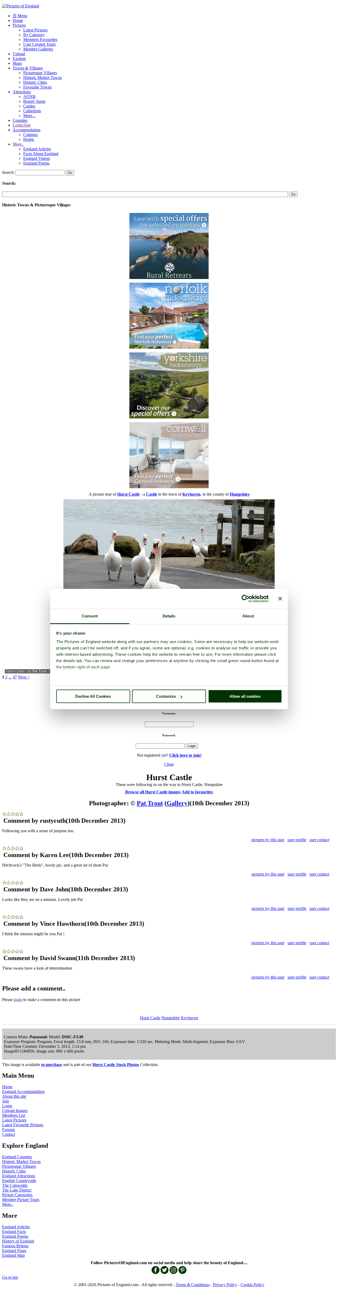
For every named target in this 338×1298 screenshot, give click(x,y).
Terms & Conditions (192, 1284)
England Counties (17, 1157)
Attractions (22, 92)
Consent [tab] (90, 616)
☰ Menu (20, 15)
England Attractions (18, 1176)
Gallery (177, 803)
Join (5, 1101)
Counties (20, 120)
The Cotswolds (14, 1185)
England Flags (14, 1250)
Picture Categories (17, 1195)
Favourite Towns (37, 87)
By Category (34, 34)
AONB (29, 96)
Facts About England (40, 153)
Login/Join (22, 125)
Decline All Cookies (93, 696)
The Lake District (16, 1190)
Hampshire (171, 1018)
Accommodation (26, 130)
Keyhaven (189, 1018)
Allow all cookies (245, 696)
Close (169, 764)
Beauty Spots (34, 101)
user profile (297, 840)
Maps (17, 63)
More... (29, 115)
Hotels (28, 139)
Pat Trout (39, 671)
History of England (18, 1241)
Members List (13, 1115)
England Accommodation (23, 1091)
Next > (24, 677)
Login (7, 1106)
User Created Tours (39, 44)
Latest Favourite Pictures (22, 1125)
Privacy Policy (225, 1284)
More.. (18, 144)
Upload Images (14, 1110)
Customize (166, 696)
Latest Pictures (35, 30)
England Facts (14, 1231)
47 (15, 677)
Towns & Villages (28, 68)
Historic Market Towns (42, 77)
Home (18, 20)
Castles (29, 106)
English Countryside (19, 1180)
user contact (319, 840)
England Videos (36, 158)
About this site (14, 1096)
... (10, 677)
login (18, 999)
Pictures (19, 25)
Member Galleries (38, 49)
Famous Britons (15, 1246)
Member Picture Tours (20, 1199)
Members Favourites (40, 39)
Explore (19, 58)
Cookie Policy (252, 1284)
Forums (8, 1129)
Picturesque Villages (40, 73)
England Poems (36, 163)
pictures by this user (267, 840)
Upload (19, 54)
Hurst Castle (150, 1018)
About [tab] (248, 616)
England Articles (37, 149)
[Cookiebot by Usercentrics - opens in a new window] (245, 599)
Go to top (10, 1277)
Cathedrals (32, 111)
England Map (13, 1255)
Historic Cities (35, 82)
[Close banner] (280, 599)
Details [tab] (169, 616)
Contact (8, 1134)
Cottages (30, 134)
